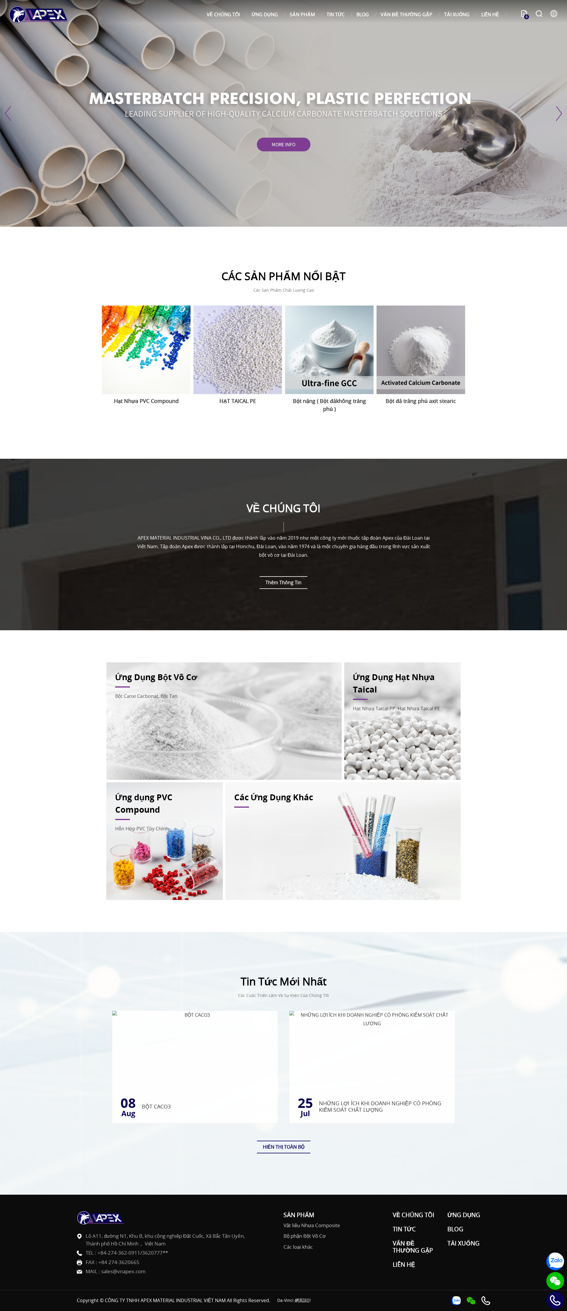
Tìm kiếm (539, 14)
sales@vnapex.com (123, 1271)
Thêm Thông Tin (283, 582)
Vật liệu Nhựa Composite (312, 1225)
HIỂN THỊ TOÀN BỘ (283, 1147)
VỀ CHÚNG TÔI (223, 14)
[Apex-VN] (38, 14)
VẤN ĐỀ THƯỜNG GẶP (406, 14)
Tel (555, 1300)
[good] (283, 113)
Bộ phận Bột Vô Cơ (305, 1236)
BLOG (362, 14)
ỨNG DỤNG (265, 14)
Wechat (555, 1281)
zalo (555, 1261)
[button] (9, 113)
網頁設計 (303, 1300)
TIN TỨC (336, 14)
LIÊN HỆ (490, 14)
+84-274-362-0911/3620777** (132, 1252)
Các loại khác (298, 1247)
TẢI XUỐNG (457, 14)
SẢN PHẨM (302, 14)
